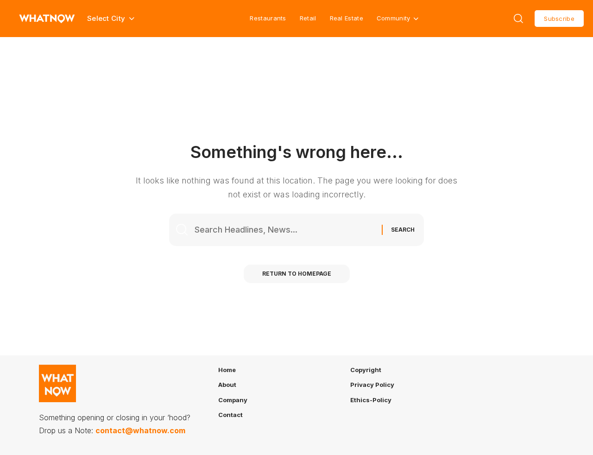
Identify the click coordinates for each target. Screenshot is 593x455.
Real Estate (346, 18)
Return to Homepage (296, 273)
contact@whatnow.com (140, 430)
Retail (308, 18)
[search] (518, 18)
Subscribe (559, 18)
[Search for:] (285, 230)
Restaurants (268, 18)
